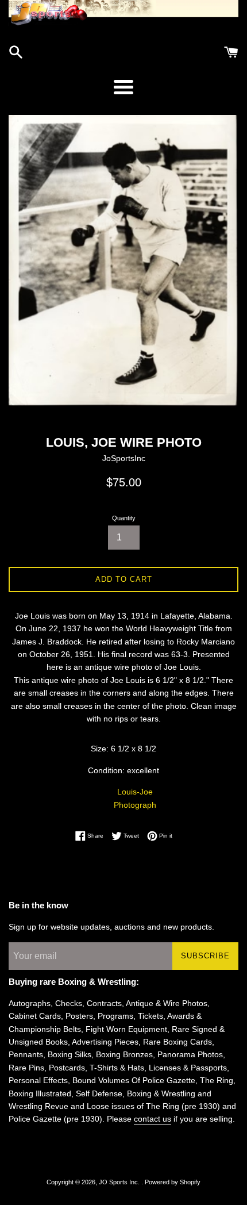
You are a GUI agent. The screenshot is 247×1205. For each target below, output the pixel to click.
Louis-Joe (135, 791)
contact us (152, 1118)
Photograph (135, 804)
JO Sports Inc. (120, 1182)
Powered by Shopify (172, 1182)
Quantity (124, 518)
